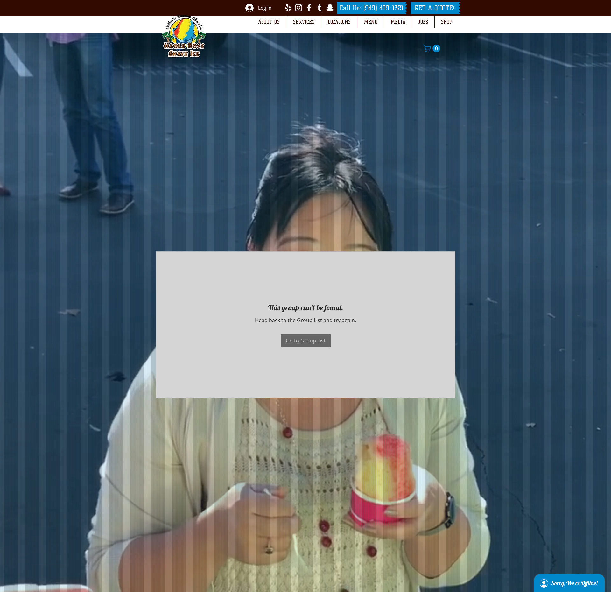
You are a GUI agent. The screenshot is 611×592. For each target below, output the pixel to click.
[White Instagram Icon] (298, 7)
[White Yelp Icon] (288, 7)
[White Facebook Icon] (309, 7)
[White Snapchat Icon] (330, 7)
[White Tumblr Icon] (319, 7)
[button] (268, 22)
